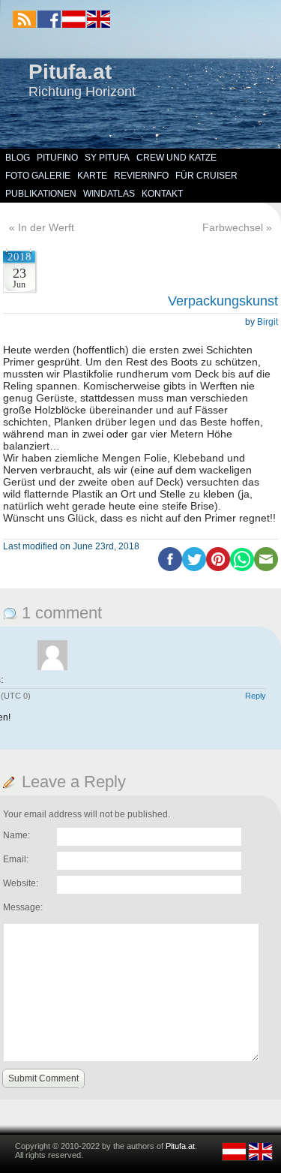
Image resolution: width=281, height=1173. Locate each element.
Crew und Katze (176, 157)
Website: (20, 883)
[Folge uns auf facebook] (49, 19)
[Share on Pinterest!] (218, 568)
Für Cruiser (206, 175)
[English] (97, 25)
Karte (92, 175)
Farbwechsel (232, 227)
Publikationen (40, 193)
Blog (17, 157)
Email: (15, 859)
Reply (255, 695)
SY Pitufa (107, 157)
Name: (16, 835)
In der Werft (46, 227)
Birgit (267, 322)
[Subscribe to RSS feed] (24, 19)
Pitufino (57, 157)
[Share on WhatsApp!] (242, 568)
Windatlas (109, 193)
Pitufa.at (70, 71)
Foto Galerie (37, 175)
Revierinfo (141, 175)
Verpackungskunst (223, 300)
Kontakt (162, 193)
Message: (23, 907)
